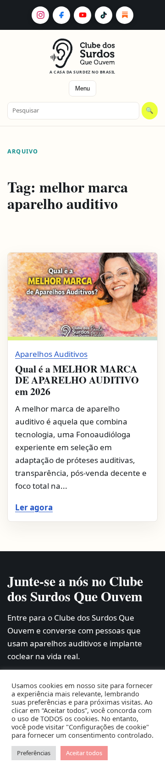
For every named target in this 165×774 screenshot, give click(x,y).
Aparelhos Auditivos (51, 354)
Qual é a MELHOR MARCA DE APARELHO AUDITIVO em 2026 (77, 380)
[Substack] (124, 15)
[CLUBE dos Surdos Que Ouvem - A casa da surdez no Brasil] (83, 53)
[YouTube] (82, 15)
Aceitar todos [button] (84, 753)
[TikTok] (103, 15)
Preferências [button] (33, 753)
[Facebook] (61, 15)
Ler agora (34, 507)
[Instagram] (40, 15)
